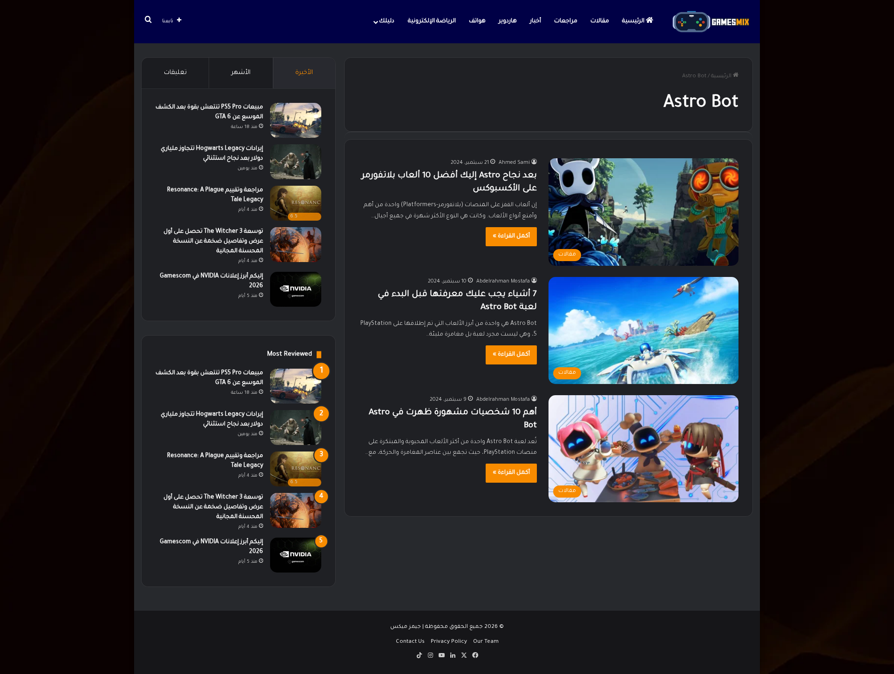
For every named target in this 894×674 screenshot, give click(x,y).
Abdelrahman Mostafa (503, 281)
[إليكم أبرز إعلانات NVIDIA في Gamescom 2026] (295, 289)
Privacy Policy (449, 642)
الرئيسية (634, 21)
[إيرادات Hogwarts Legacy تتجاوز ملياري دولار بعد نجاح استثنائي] (295, 161)
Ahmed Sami (514, 163)
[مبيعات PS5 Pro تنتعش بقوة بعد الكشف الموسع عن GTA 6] (295, 120)
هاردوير (508, 21)
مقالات (599, 21)
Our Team (486, 642)
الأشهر (241, 72)
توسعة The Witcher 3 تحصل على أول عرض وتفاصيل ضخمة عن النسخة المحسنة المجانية (213, 242)
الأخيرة (304, 72)
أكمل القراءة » (511, 236)
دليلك (386, 21)
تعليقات (175, 72)
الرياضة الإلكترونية (432, 21)
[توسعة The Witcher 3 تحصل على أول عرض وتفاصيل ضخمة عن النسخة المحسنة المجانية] (295, 244)
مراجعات (565, 21)
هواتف (477, 21)
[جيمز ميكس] (711, 21)
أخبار (535, 21)
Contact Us (410, 642)
